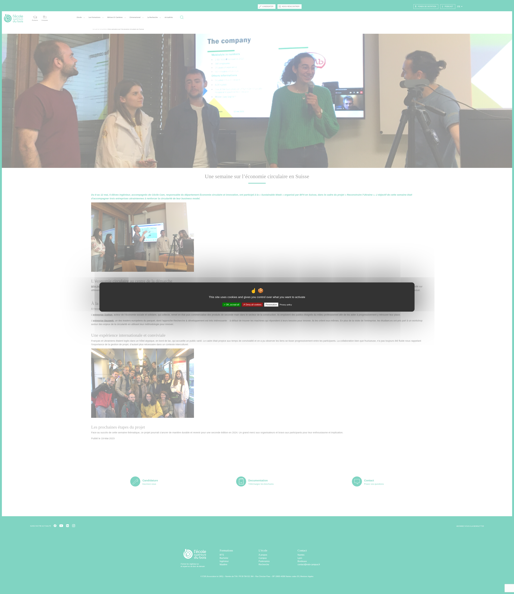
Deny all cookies (253, 304)
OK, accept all (232, 304)
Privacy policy (286, 304)
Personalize (271, 304)
